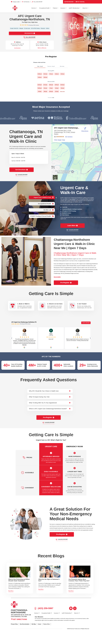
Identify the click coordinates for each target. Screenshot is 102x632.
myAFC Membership (74, 8)
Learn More (71, 225)
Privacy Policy (14, 624)
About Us (85, 8)
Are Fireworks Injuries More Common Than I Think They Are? (79, 580)
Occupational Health (44, 8)
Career (39, 624)
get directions (20, 169)
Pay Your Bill (81, 1)
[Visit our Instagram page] (75, 608)
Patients (55, 8)
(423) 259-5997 (45, 608)
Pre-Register (69, 1)
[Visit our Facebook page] (71, 608)
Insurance (62, 8)
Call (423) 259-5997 (30, 37)
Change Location (16, 1)
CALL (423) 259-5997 (37, 1)
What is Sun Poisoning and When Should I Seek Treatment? (19, 580)
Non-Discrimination (24, 624)
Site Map (34, 624)
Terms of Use (46, 624)
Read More (10, 590)
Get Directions (27, 1)
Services (33, 8)
